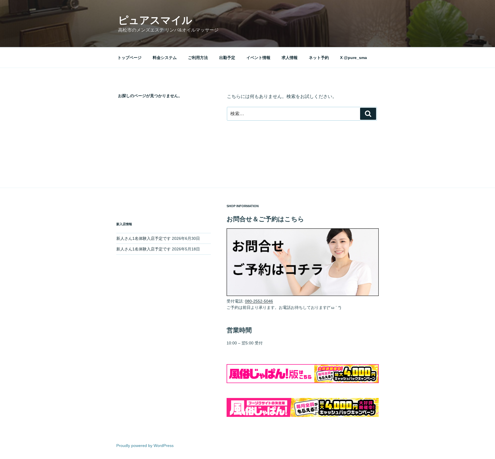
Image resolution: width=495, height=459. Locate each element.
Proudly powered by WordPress (145, 445)
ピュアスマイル (155, 20)
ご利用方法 (198, 57)
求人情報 (290, 57)
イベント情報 (258, 57)
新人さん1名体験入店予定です (143, 238)
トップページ (129, 57)
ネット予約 (319, 57)
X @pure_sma (353, 57)
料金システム (165, 57)
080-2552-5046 (259, 301)
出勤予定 (227, 57)
